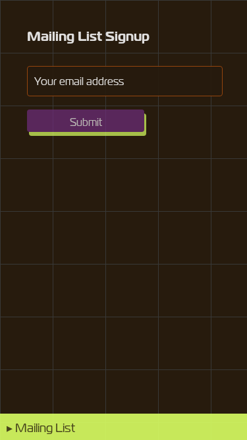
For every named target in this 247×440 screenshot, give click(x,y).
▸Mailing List (41, 427)
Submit (86, 122)
